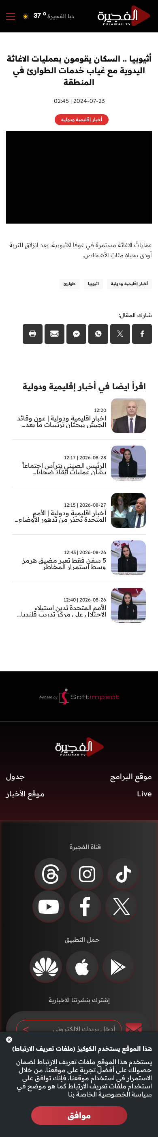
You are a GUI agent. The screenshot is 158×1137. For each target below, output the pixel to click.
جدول (15, 776)
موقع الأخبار (25, 793)
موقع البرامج (131, 776)
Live (144, 793)
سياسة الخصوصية (125, 1094)
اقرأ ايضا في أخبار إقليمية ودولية (84, 386)
